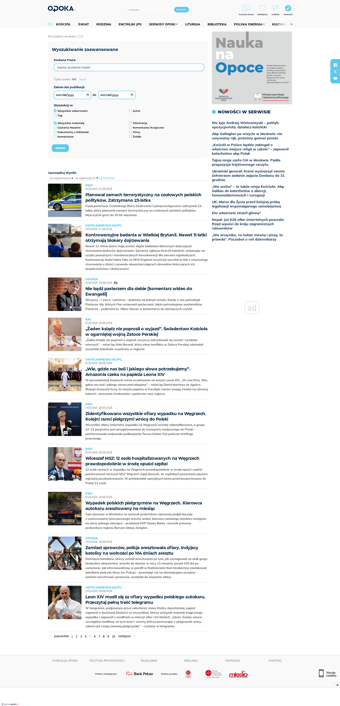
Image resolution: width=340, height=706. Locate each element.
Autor (136, 110)
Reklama (191, 661)
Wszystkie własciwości (72, 110)
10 (113, 636)
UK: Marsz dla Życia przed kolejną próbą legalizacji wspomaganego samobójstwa (246, 204)
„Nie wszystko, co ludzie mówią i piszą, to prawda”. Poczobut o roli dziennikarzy (247, 237)
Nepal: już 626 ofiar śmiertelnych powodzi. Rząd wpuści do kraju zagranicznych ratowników (248, 223)
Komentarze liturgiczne (148, 127)
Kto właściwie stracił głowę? (236, 213)
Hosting (275, 661)
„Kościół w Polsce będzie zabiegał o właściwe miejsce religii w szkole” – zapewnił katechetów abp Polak (250, 149)
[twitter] (335, 71)
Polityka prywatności (107, 661)
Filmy (136, 132)
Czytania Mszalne (69, 127)
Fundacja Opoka (65, 661)
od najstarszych (85, 178)
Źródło (137, 136)
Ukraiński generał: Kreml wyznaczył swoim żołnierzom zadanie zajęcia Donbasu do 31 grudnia (248, 175)
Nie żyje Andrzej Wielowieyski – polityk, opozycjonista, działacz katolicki (245, 124)
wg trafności (106, 178)
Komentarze (65, 136)
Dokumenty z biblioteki (73, 132)
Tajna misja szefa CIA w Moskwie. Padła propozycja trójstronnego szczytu (246, 162)
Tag (59, 115)
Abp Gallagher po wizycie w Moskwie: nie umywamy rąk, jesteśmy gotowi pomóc (247, 135)
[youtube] (335, 78)
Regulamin (149, 661)
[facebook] (335, 65)
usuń (82, 79)
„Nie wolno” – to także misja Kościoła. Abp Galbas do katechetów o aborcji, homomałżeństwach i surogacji (248, 190)
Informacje (140, 123)
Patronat (232, 661)
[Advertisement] (170, 697)
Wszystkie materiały (71, 123)
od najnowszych (60, 178)
